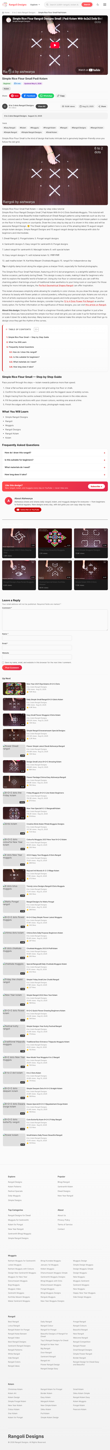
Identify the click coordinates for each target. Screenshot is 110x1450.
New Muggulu (79, 1289)
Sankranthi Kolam (65, 1186)
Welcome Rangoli (80, 1338)
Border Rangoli (79, 1358)
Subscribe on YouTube (29, 510)
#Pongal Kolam (49, 128)
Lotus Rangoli (14, 1326)
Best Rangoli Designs (17, 1342)
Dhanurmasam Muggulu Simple (54, 1273)
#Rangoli (63, 128)
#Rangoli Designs (79, 128)
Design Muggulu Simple (83, 1269)
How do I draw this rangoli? (25, 352)
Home (7, 12)
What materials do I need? (24, 362)
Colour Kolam (13, 1409)
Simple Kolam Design (50, 1417)
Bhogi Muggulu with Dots (51, 1281)
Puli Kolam (45, 1413)
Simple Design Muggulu (83, 1265)
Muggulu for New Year (17, 1277)
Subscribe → (96, 486)
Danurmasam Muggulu (18, 1281)
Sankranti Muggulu (81, 1285)
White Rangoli (14, 1354)
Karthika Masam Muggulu (19, 1297)
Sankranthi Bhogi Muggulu (19, 1233)
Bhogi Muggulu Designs (51, 1293)
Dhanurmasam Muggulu (51, 1285)
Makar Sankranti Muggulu (19, 1301)
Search (87, 4)
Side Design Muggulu (82, 1297)
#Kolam (23, 128)
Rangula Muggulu (48, 1297)
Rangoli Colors (14, 1362)
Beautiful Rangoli (80, 1330)
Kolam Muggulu (79, 1401)
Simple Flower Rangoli (82, 1354)
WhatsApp (47, 96)
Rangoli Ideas (14, 1366)
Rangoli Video (14, 1338)
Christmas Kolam (15, 1389)
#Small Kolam (51, 132)
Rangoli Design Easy (49, 1369)
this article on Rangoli (95, 305)
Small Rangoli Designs (82, 1350)
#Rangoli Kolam (97, 128)
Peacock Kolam (79, 1409)
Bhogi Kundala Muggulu (51, 1261)
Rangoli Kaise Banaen (17, 1334)
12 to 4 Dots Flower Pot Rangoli (79, 301)
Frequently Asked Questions (21, 347)
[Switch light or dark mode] (98, 4)
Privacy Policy (64, 1220)
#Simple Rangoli (10, 132)
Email (5, 643)
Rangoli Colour (47, 1326)
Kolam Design (14, 1397)
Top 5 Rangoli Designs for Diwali (54, 1340)
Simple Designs (14, 1200)
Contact (61, 1229)
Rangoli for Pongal (48, 1330)
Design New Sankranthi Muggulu (22, 1273)
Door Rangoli (46, 1352)
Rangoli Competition (81, 1342)
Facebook (31, 96)
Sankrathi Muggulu (16, 1293)
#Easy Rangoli (9, 128)
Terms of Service (65, 1224)
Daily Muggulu (14, 1195)
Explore (33, 4)
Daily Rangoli (46, 1322)
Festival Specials (15, 1191)
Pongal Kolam (79, 1405)
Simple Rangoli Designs (18, 1238)
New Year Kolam (15, 1405)
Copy (62, 96)
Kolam (6, 89)
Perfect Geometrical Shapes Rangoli (56, 285)
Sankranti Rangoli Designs (19, 1346)
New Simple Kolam (49, 1405)
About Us (62, 1215)
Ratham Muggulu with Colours (21, 1269)
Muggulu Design (80, 1261)
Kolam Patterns (14, 1186)
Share (103, 106)
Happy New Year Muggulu (84, 1293)
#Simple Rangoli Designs (31, 132)
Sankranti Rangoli (48, 1356)
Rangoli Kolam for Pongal (19, 1330)
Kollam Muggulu (47, 1269)
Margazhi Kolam (47, 1401)
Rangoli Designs (15, 1182)
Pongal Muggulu (47, 1289)
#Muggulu (34, 128)
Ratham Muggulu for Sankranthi (21, 1261)
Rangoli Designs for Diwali (19, 1215)
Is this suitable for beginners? (26, 357)
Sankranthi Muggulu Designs (53, 1277)
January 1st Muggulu (49, 1265)
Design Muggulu (80, 1273)
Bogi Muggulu (14, 1285)
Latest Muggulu (14, 1265)
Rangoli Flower (79, 1346)
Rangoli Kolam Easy (81, 1397)
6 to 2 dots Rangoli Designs (23, 12)
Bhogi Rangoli (64, 1182)
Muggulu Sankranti (81, 1281)
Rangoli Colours (80, 1326)
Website (5, 653)
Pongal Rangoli (79, 1322)
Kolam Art (12, 1393)
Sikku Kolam (46, 1409)
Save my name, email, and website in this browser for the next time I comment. (38, 662)
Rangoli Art (45, 1360)
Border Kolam (46, 1393)
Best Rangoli (13, 1322)
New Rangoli (78, 1334)
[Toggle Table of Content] (35, 329)
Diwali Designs (64, 1191)
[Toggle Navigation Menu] (104, 4)
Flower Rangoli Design (50, 1364)
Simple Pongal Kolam (17, 1401)
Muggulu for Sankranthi (18, 1220)
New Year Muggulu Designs (52, 1301)
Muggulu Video (14, 1289)
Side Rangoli (13, 1358)
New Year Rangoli (65, 1195)
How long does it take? (23, 367)
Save (16, 96)
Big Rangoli (45, 1348)
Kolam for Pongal (15, 1224)
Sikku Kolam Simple (81, 1393)
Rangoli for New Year (50, 1344)
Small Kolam (78, 1389)
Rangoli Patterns (15, 1350)
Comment (7, 608)
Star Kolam (12, 1413)
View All (41, 106)
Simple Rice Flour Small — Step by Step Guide (28, 337)
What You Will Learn (17, 342)
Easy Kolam (46, 1397)
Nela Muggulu (79, 1277)
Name (5, 634)
